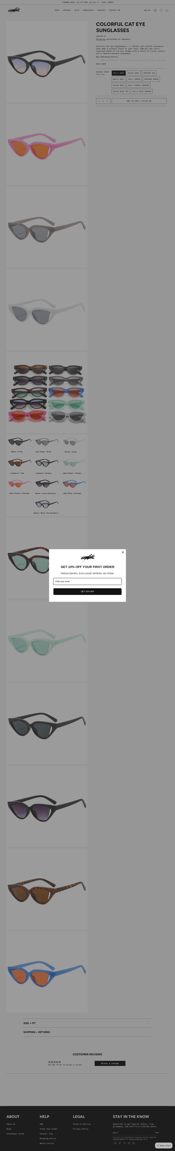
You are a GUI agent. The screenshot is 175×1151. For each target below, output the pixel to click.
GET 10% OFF (87, 591)
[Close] (123, 552)
